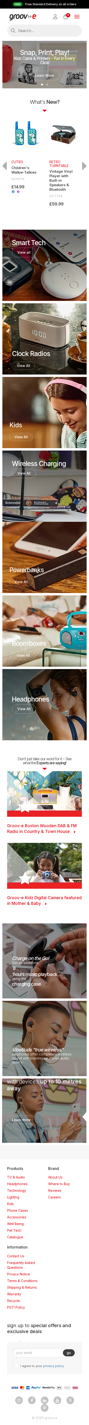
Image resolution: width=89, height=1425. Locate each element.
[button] (42, 84)
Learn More (44, 75)
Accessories (16, 1217)
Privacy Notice (18, 1274)
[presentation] (4, 166)
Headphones (17, 1184)
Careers (54, 1197)
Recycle (13, 1301)
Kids (10, 1204)
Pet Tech (14, 1230)
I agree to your (42, 1366)
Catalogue (15, 1237)
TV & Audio (16, 1177)
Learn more (21, 1120)
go (69, 1353)
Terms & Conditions (22, 1281)
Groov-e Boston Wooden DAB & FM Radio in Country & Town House (42, 828)
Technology (16, 1190)
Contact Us (15, 1256)
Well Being (15, 1224)
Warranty (14, 1294)
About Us (55, 1177)
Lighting (13, 1197)
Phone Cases (17, 1210)
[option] (25, 155)
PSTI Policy (16, 1307)
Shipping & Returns (22, 1287)
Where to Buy (59, 1184)
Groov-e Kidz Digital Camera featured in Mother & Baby (44, 900)
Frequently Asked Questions (21, 1265)
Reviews (54, 1190)
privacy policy (53, 1366)
